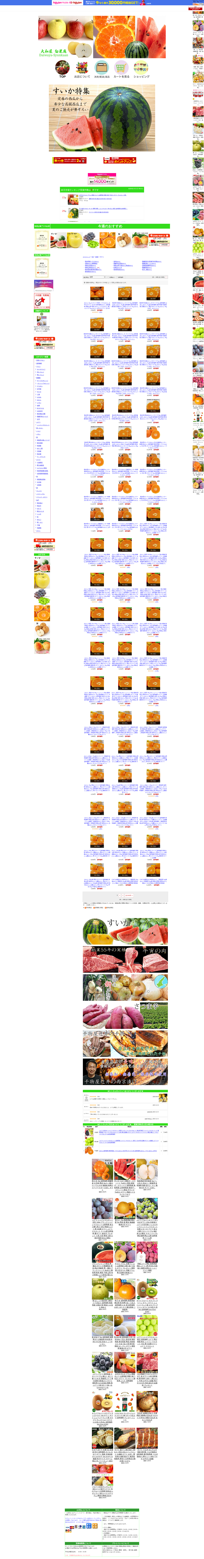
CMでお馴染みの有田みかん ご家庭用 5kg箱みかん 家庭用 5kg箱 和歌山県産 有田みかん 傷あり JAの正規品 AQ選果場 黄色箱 (153, 881)
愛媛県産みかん (147, 267)
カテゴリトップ (86, 256)
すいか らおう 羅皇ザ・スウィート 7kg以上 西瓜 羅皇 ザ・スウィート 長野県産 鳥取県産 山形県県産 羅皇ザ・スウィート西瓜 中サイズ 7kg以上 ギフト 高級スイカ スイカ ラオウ (124, 1187)
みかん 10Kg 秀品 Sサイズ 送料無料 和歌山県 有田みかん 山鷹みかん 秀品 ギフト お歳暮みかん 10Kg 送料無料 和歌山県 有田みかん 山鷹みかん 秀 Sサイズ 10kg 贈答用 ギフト (97, 854)
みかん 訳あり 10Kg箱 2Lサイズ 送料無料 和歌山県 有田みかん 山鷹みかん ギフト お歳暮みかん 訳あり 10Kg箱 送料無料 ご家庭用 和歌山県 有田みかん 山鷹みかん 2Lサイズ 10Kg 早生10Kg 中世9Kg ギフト (153, 821)
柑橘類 (96, 256)
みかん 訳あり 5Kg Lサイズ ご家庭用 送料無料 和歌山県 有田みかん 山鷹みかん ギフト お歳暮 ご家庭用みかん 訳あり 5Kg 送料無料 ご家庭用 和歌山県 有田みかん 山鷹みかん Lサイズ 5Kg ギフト (153, 731)
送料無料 (120, 277)
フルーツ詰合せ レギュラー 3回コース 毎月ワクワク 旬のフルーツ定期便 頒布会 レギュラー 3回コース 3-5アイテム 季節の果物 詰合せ (102, 1491)
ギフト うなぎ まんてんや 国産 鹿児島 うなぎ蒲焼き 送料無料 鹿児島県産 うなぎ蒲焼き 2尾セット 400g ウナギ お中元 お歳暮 (147, 1454)
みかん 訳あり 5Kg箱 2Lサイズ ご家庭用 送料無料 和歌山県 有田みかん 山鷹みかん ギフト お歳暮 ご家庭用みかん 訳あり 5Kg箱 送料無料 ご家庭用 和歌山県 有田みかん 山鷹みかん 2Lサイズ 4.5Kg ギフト (97, 759)
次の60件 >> (129, 895)
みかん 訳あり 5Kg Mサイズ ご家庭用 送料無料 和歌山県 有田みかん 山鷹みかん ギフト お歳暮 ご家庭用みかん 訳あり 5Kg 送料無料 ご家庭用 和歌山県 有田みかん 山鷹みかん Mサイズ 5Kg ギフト (125, 731)
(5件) (128, 602)
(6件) (156, 602)
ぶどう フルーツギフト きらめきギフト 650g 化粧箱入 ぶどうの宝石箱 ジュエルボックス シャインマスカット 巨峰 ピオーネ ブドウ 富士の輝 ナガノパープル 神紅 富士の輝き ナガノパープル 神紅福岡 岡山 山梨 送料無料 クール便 (147, 1229)
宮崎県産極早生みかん (149, 265)
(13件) (157, 671)
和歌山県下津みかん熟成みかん (123, 265)
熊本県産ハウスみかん (92, 261)
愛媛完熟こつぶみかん (149, 263)
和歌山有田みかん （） (92, 267)
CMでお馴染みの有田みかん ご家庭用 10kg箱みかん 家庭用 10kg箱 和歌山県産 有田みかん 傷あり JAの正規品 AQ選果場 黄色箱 (125, 881)
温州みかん (117, 261)
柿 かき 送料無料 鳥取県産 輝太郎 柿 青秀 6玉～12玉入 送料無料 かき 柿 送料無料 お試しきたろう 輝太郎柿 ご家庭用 (124, 1305)
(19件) (100, 636)
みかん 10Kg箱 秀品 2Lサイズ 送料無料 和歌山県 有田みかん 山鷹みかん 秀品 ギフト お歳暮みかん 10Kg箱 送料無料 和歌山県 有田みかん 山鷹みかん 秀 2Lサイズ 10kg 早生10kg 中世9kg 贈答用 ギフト (97, 883)
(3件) (100, 312)
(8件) (128, 567)
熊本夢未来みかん (119, 269)
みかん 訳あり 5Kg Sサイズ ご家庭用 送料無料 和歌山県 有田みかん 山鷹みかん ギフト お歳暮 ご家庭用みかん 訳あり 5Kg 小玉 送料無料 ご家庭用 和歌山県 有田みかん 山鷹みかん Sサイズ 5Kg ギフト (97, 731)
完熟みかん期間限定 (91, 263)
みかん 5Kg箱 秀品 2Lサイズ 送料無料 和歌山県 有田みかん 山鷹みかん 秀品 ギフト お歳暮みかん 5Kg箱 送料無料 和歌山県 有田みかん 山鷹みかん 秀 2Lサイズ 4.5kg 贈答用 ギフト (125, 788)
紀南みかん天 (118, 267)
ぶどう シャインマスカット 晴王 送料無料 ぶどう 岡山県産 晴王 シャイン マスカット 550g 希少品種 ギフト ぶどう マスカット (147, 1341)
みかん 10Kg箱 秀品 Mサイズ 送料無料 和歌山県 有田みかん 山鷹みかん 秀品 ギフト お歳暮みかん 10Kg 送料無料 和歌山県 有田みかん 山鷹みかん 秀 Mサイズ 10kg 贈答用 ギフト (125, 854)
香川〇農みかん (147, 269)
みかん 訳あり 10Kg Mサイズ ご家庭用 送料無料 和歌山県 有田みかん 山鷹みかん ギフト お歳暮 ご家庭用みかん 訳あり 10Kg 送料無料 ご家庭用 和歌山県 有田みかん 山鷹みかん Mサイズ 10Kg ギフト (97, 821)
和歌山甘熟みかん (90, 265)
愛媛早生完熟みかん (120, 263)
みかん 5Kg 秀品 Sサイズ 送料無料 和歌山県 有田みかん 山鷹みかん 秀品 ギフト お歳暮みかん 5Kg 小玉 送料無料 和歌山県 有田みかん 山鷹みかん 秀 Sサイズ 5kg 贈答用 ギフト (125, 759)
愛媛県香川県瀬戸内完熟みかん (152, 261)
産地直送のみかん (90, 271)
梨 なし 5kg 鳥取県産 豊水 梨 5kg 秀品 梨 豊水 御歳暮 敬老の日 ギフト (125, 1222)
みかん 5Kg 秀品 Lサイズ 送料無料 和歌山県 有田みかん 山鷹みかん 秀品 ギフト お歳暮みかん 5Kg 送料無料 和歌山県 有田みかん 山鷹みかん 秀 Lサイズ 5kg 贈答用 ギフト (97, 788)
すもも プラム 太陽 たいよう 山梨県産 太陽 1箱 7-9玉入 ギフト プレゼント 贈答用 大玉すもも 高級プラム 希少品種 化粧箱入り (125, 1268)
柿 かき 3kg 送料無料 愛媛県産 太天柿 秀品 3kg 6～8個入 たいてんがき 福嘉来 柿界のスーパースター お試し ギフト (102, 1185)
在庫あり (112, 277)
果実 (93, 256)
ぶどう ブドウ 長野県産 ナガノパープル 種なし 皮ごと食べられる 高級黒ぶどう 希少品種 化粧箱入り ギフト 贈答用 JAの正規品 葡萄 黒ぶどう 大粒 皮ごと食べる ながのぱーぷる (102, 1380)
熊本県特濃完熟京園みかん (93, 269)
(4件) (156, 567)
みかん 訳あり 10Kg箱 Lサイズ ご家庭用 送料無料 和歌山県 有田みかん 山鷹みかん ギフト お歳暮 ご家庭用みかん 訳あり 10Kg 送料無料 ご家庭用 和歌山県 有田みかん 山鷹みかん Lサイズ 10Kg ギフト (125, 821)
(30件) (100, 602)
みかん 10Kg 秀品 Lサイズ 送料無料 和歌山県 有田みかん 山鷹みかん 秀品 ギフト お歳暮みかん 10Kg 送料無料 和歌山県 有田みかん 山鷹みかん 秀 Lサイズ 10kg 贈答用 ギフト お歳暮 (153, 854)
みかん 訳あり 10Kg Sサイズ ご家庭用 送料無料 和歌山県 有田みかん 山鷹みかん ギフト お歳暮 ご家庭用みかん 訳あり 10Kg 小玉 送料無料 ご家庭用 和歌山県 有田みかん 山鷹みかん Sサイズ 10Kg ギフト (153, 788)
